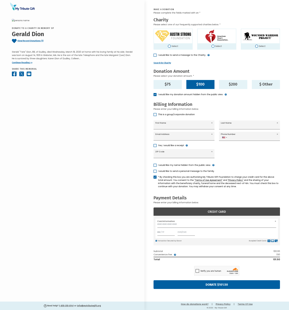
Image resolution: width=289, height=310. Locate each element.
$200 (233, 84)
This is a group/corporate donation (176, 114)
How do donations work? (194, 304)
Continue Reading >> (22, 62)
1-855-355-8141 (66, 305)
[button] (208, 56)
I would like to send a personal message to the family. (186, 171)
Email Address (162, 134)
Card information (166, 221)
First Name (160, 122)
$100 (200, 84)
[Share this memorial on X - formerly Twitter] (21, 74)
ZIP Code (159, 151)
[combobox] (224, 137)
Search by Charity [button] (162, 63)
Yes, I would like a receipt (171, 145)
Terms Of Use (245, 304)
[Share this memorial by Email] (29, 74)
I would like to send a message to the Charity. (182, 55)
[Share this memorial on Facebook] (14, 74)
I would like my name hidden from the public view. (184, 165)
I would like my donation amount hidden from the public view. (190, 94)
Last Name (226, 122)
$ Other (265, 84)
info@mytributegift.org (89, 305)
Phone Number (228, 134)
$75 (168, 84)
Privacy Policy (223, 304)
